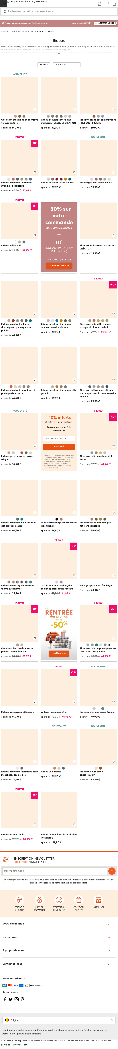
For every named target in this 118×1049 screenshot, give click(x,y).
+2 (109, 645)
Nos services (10, 937)
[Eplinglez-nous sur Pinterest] (22, 1001)
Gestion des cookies (94, 1030)
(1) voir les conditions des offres (15, 1045)
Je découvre (59, 653)
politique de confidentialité (58, 467)
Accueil (4, 32)
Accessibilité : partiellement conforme (21, 1034)
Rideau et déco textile (22, 32)
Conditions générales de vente (18, 1030)
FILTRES (44, 65)
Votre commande (13, 924)
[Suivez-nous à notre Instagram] (16, 1001)
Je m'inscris (59, 447)
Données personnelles (69, 1030)
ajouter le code (107, 23)
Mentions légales (46, 1030)
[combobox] (59, 11)
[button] (59, 1020)
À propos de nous (13, 950)
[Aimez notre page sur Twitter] (10, 1001)
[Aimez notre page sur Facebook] (4, 1001)
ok (112, 871)
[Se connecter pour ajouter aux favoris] (35, 109)
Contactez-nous (12, 964)
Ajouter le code (60, 265)
